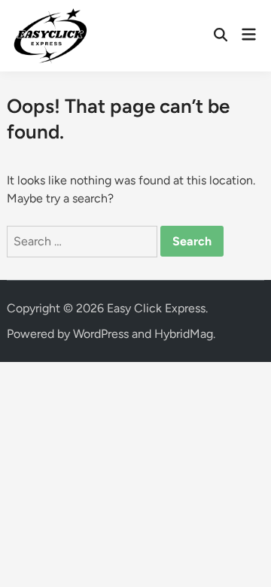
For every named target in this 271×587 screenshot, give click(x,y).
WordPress (101, 334)
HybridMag (183, 334)
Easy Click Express (156, 308)
